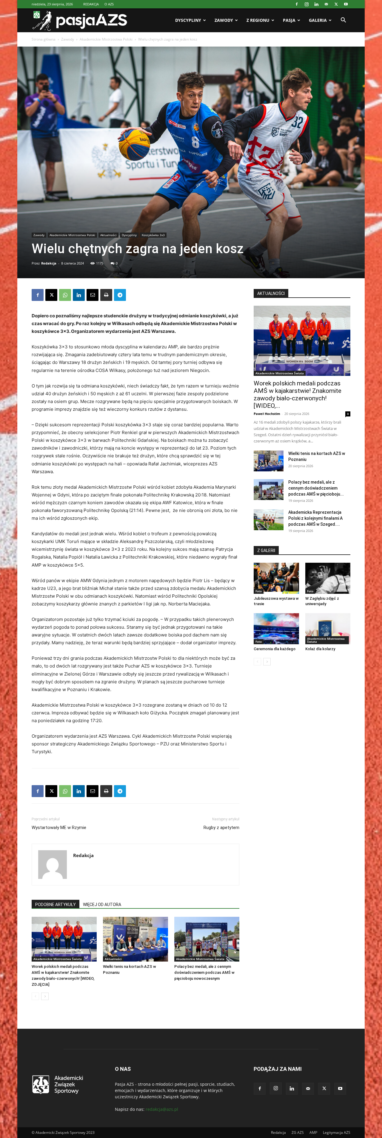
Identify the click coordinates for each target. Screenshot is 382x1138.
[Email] (92, 295)
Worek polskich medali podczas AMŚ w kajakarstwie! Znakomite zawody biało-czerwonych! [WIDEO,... (297, 394)
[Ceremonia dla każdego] (276, 628)
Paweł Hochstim (267, 413)
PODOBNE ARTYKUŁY (55, 904)
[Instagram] (306, 4)
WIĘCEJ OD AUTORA (102, 904)
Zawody (224, 20)
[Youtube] (345, 4)
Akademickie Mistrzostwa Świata (57, 959)
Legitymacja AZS (336, 1132)
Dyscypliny (188, 20)
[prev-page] (35, 996)
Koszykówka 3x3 (153, 235)
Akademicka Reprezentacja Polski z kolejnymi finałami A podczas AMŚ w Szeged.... (315, 518)
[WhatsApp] (65, 295)
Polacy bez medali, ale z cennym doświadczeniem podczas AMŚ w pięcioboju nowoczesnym (204, 972)
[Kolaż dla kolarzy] (328, 628)
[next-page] (45, 996)
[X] (336, 4)
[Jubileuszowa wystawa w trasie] (276, 578)
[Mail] (326, 4)
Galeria (318, 20)
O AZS (109, 4)
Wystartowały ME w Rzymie (59, 827)
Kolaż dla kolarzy (320, 649)
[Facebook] (296, 4)
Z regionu (258, 20)
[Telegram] (120, 295)
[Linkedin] (316, 4)
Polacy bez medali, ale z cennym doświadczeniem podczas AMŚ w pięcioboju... (316, 488)
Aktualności (108, 235)
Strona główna (44, 39)
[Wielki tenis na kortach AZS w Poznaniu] (135, 939)
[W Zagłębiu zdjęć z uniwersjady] (328, 578)
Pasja (289, 20)
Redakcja (48, 263)
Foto (258, 591)
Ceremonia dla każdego (274, 649)
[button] (343, 21)
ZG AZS (298, 1132)
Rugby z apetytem (221, 827)
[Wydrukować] (106, 295)
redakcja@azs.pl (162, 1109)
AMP (313, 1132)
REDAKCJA (91, 4)
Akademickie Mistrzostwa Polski (106, 39)
